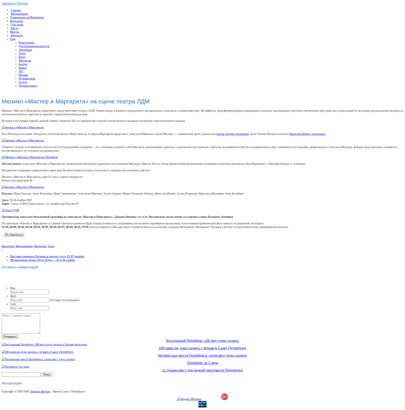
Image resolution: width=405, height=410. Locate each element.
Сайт (13, 304)
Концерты (8, 246)
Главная (15, 10)
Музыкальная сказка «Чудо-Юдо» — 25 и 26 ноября (42, 260)
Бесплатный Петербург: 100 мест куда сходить (202, 341)
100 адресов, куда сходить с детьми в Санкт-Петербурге (202, 348)
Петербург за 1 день (202, 363)
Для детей (16, 24)
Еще (13, 39)
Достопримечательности (34, 46)
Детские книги (28, 86)
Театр (22, 53)
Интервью (25, 50)
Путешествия (27, 78)
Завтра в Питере (15, 3)
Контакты (16, 35)
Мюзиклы (25, 60)
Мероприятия (19, 14)
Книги (23, 68)
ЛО (21, 71)
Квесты (14, 32)
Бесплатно (16, 21)
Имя (12, 288)
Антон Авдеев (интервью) (232, 134)
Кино (22, 57)
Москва (23, 75)
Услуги (23, 82)
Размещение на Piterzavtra (27, 17)
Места (14, 28)
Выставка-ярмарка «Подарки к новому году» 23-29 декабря (47, 256)
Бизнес (23, 64)
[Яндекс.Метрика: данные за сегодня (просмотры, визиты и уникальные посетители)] (189, 399)
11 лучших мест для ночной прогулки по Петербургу (202, 370)
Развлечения (26, 42)
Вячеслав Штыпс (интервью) (307, 134)
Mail (13, 296)
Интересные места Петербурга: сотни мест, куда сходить (202, 355)
